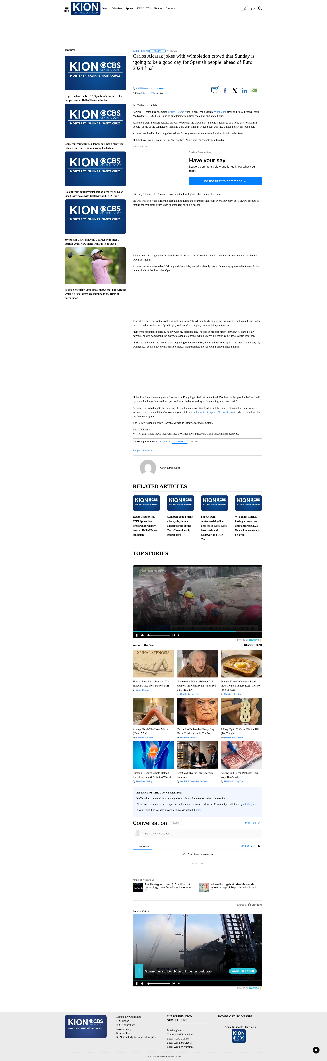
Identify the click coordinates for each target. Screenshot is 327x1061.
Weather (117, 8)
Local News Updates (178, 1038)
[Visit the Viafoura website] (255, 904)
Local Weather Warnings (180, 1046)
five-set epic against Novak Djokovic (216, 412)
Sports (129, 8)
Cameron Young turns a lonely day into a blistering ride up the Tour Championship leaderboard (180, 525)
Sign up (256, 823)
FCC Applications (125, 1024)
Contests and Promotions (180, 1034)
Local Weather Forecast (179, 1042)
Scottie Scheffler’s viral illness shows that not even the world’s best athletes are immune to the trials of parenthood (95, 293)
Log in (248, 823)
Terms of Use (123, 1033)
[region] (197, 863)
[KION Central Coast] (85, 8)
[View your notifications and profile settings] (258, 846)
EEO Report (122, 1020)
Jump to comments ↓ (144, 450)
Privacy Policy (123, 1029)
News (105, 8)
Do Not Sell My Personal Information (136, 1037)
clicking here (250, 804)
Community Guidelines (128, 1016)
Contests (170, 8)
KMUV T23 (144, 8)
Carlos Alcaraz (176, 111)
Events (158, 8)
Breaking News (175, 1030)
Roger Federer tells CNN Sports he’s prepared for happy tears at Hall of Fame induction (145, 525)
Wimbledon (220, 111)
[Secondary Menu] (69, 8)
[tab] (142, 846)
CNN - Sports (163, 441)
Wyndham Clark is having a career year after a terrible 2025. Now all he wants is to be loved (247, 525)
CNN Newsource (144, 88)
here (198, 810)
